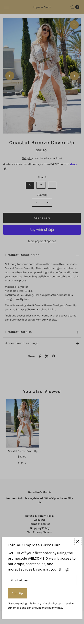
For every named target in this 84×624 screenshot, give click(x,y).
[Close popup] (77, 541)
